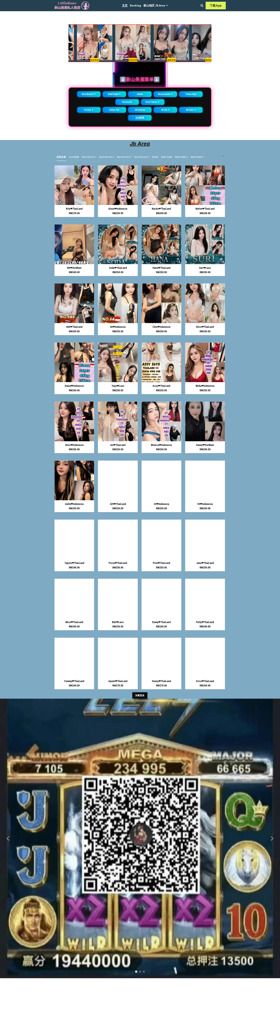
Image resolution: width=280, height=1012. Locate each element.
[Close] (174, 479)
